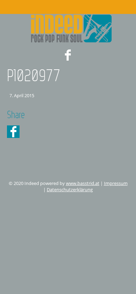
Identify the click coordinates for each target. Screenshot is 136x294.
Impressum (116, 183)
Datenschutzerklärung (70, 189)
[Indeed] (68, 28)
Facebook (67, 55)
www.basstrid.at (82, 183)
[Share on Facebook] (13, 131)
